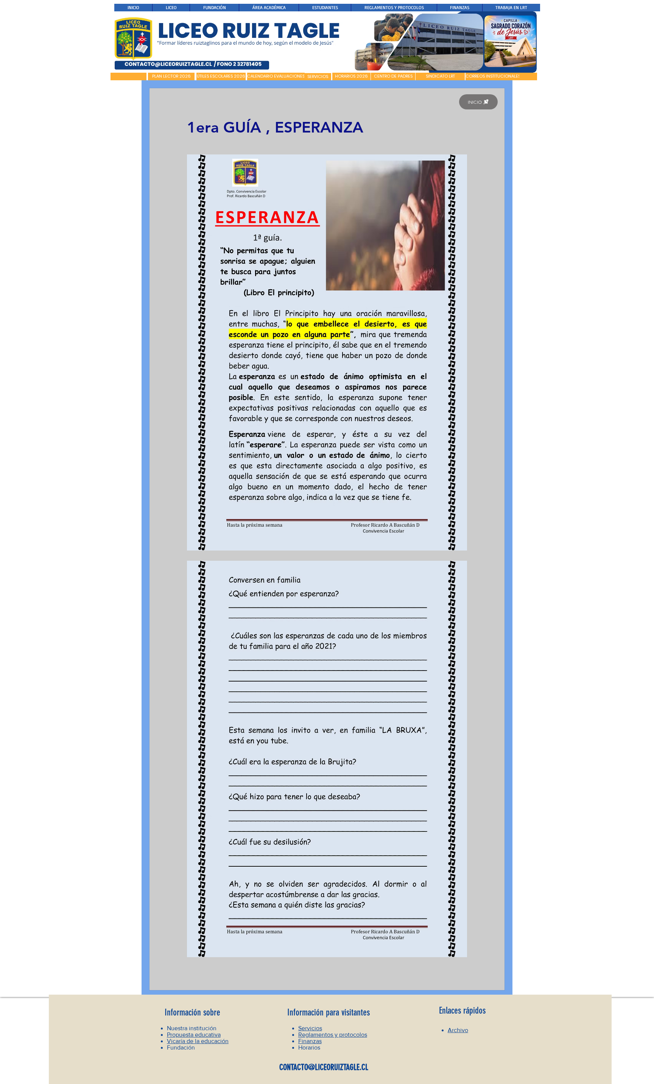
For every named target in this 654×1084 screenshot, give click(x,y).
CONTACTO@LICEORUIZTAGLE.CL (323, 1067)
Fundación (181, 1047)
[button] (128, 76)
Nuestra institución (191, 1028)
